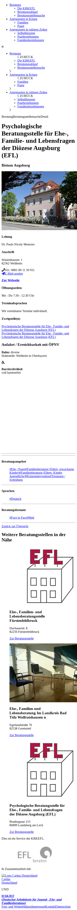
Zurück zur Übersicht (15, 526)
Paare (20, 26)
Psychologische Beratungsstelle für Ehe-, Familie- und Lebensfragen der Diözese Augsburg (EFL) (35, 328)
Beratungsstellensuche (31, 15)
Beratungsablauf (27, 12)
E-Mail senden (14, 273)
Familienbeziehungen (30, 40)
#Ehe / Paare (17, 469)
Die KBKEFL (26, 8)
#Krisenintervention (37, 476)
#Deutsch (15, 498)
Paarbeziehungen (28, 36)
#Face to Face (18, 517)
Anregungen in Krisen (23, 19)
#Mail (30, 517)
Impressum (38, 906)
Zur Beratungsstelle (21, 638)
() (32, 899)
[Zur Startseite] (27, 862)
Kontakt (50, 906)
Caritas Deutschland (9, 880)
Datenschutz (63, 906)
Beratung (15, 4)
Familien (22, 22)
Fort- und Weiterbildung (17, 906)
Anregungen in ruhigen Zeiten (28, 29)
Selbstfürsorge (26, 33)
